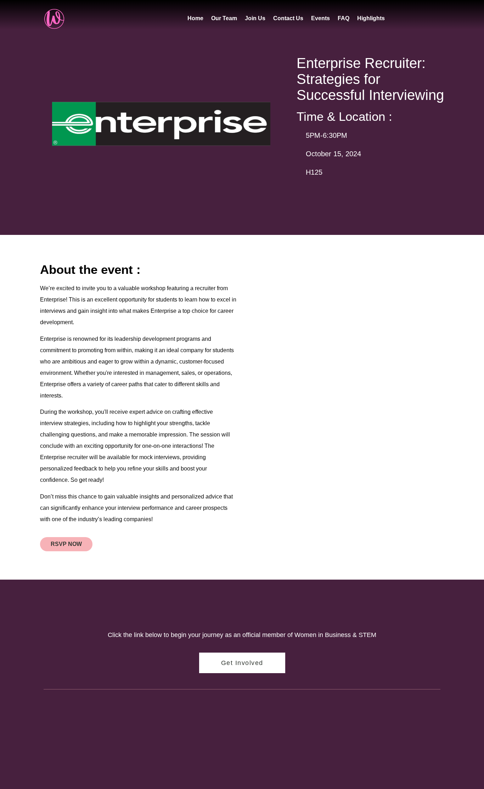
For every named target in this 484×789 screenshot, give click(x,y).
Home (195, 18)
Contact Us (288, 18)
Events (320, 18)
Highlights (371, 18)
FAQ (343, 18)
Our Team (224, 18)
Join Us (255, 18)
